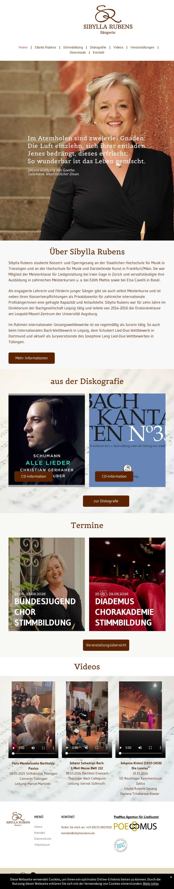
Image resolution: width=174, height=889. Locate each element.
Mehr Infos (151, 883)
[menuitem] (23, 47)
